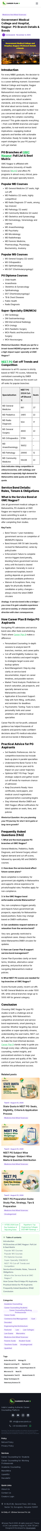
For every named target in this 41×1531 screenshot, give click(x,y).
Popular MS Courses (13, 1254)
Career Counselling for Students (15, 1457)
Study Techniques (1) (11, 1379)
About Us (5, 1489)
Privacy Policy (7, 1446)
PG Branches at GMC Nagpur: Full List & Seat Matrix (19, 1245)
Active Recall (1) (10, 1360)
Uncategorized (26, 1344)
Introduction (8, 1241)
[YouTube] (18, 1415)
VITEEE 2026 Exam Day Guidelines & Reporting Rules (11, 1227)
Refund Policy (7, 1442)
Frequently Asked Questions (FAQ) (18, 1288)
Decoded (8, 1322)
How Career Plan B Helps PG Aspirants (20, 1281)
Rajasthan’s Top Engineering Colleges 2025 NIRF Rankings (29, 1227)
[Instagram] (23, 1415)
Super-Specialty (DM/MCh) (16, 1260)
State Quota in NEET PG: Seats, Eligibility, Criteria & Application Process (20, 1110)
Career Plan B (20, 634)
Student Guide (24, 1341)
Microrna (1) (8, 1371)
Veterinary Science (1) (12, 1382)
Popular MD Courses (13, 1250)
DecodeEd (5, 1478)
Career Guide (9, 1315)
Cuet (33, 1319)
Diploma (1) (26, 1364)
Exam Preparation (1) (27, 1368)
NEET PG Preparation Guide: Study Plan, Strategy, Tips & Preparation (18, 1203)
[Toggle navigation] (37, 3)
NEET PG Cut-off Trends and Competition (16, 1264)
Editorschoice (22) (11, 1368)
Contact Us (6, 1493)
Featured (7, 1330)
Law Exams (8, 1333)
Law (17, 1330)
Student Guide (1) (28, 1375)
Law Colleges (28, 1330)
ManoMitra (6, 1471)
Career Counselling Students (15, 1308)
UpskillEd (5, 1474)
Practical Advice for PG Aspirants (18, 1285)
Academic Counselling (13, 1304)
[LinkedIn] (28, 1415)
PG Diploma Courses (13, 1257)
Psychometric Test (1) (12, 1375)
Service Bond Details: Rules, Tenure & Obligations (19, 1270)
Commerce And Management (15, 1319)
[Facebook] (13, 1415)
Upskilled (8, 1348)
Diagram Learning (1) (11, 1364)
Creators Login (7, 1496)
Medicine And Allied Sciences (16, 1337)
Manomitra (20, 1333)
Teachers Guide (10, 1344)
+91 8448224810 (19, 1426)
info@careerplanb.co (22, 1421)
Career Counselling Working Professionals (20, 1311)
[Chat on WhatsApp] (30, 1426)
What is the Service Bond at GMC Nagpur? (18, 1276)
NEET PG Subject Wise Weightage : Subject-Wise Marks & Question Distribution (19, 1156)
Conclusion (8, 1291)
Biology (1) (22, 1360)
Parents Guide (10, 1341)
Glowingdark (31, 1528)
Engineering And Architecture (16, 1326)
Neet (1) (18, 1371)
